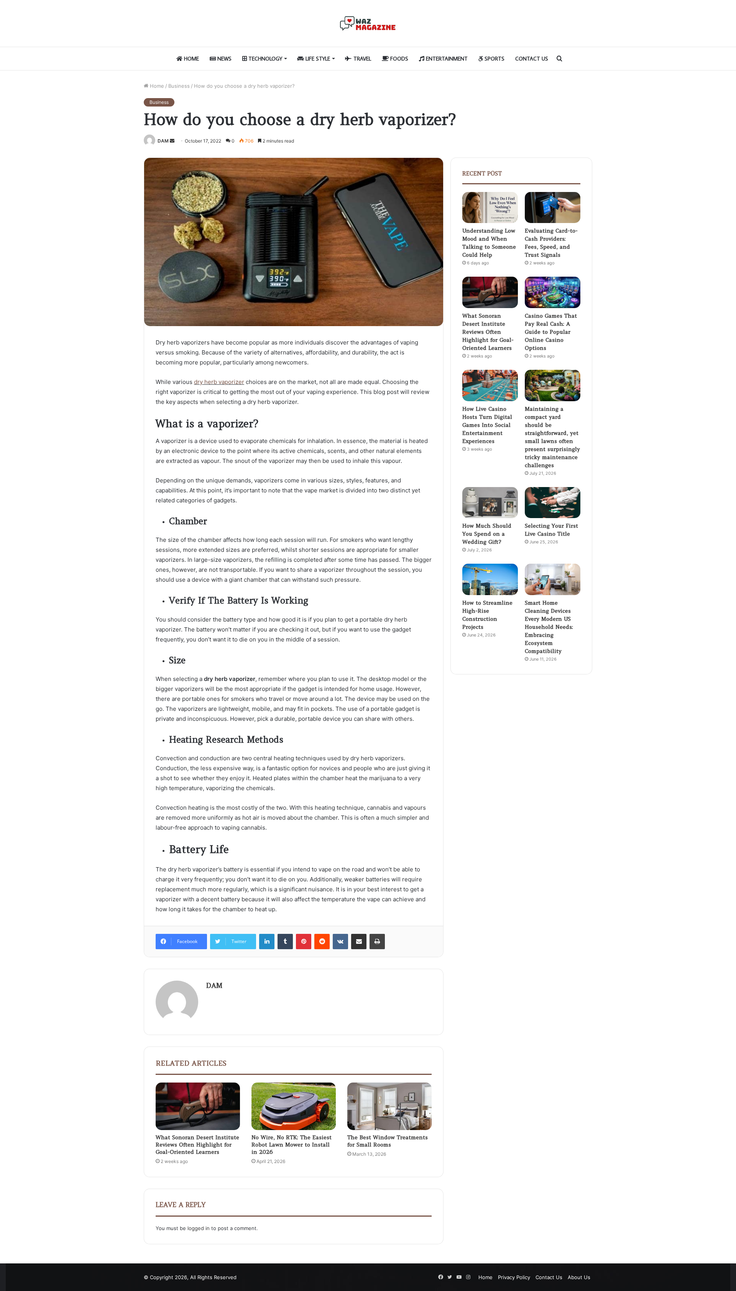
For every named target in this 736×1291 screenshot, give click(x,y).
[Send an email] (172, 141)
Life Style (317, 58)
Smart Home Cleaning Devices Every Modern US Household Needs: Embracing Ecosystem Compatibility (549, 627)
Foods (398, 58)
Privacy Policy (514, 1277)
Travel (361, 58)
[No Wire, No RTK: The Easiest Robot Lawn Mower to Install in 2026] (293, 1106)
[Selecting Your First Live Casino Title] (552, 502)
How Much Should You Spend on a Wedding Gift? (486, 533)
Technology (264, 58)
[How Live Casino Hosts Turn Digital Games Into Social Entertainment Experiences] (490, 385)
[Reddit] (322, 941)
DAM (163, 141)
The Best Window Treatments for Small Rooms (387, 1141)
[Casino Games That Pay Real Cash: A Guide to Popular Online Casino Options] (552, 292)
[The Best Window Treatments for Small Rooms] (389, 1106)
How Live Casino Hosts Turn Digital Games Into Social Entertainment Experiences (487, 425)
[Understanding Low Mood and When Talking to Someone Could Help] (490, 207)
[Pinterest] (303, 941)
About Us (579, 1277)
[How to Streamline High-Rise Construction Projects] (490, 579)
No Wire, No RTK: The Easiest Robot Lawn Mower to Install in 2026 (291, 1144)
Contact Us (531, 58)
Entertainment (446, 58)
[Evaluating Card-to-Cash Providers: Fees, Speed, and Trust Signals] (552, 207)
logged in (198, 1228)
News (224, 58)
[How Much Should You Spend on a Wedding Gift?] (490, 502)
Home (190, 58)
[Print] (377, 941)
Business (179, 86)
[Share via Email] (358, 941)
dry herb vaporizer (219, 381)
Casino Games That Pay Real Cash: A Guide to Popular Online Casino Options (551, 331)
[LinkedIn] (266, 941)
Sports (493, 58)
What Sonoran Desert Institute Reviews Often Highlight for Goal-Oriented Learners (197, 1144)
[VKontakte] (340, 941)
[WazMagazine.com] (368, 23)
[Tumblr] (285, 941)
